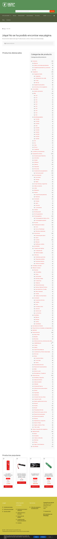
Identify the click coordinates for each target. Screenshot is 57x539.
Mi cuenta (37, 15)
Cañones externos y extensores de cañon (43, 341)
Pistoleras (37, 196)
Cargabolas (37, 76)
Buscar (52, 11)
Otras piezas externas (38, 364)
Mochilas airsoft (37, 211)
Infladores (37, 282)
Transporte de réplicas (39, 248)
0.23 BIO (37, 121)
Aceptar (36, 536)
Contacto (8, 19)
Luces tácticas (38, 207)
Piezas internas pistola (39, 416)
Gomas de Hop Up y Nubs (39, 397)
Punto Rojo (38, 360)
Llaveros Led (38, 310)
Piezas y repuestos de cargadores (40, 429)
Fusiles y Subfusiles (38, 437)
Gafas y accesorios (38, 186)
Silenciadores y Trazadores (40, 373)
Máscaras (37, 242)
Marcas (14, 15)
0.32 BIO (37, 130)
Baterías (36, 63)
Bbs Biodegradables (38, 117)
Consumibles (35, 89)
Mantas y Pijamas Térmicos (41, 287)
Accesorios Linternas (39, 300)
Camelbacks (38, 323)
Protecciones (37, 233)
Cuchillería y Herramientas (38, 151)
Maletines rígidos (39, 252)
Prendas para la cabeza (39, 224)
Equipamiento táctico (37, 153)
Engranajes (36, 392)
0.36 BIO (37, 132)
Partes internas (36, 375)
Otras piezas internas (38, 409)
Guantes (37, 239)
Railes (35, 369)
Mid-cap (37, 82)
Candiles (37, 302)
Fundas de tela (38, 250)
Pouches (36, 222)
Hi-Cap (36, 80)
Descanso (36, 270)
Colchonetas (38, 276)
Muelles (36, 405)
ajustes (5, 537)
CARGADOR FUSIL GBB (40, 78)
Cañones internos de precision (40, 388)
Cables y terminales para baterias (41, 65)
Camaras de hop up (38, 386)
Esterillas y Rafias (39, 278)
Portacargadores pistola (40, 220)
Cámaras (37, 179)
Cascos (36, 237)
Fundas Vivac (38, 280)
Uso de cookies (7, 511)
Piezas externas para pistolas (40, 366)
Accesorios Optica (39, 358)
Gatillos (35, 347)
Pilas (35, 69)
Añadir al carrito (8, 486)
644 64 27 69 (48, 511)
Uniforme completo (39, 263)
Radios (36, 181)
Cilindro (35, 390)
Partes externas (36, 332)
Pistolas (35, 442)
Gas (35, 142)
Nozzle (35, 407)
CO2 (35, 140)
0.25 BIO (37, 123)
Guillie (35, 188)
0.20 (36, 95)
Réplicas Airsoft (36, 431)
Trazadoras (36, 149)
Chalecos (36, 164)
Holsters (36, 192)
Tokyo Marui (35, 480)
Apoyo (35, 433)
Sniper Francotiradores (39, 444)
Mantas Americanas (39, 285)
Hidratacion (36, 190)
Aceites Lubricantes (38, 91)
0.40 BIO (37, 134)
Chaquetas (36, 166)
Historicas (36, 440)
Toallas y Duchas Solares (40, 295)
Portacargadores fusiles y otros (42, 218)
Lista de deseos (29, 15)
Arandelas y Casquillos (39, 377)
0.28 (36, 102)
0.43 (36, 112)
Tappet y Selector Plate (39, 425)
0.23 (36, 97)
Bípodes (36, 336)
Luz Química (38, 313)
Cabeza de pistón (38, 381)
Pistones (36, 418)
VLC (21, 478)
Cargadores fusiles (38, 74)
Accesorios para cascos (40, 235)
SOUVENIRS (36, 246)
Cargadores (35, 71)
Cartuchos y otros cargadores (40, 87)
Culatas (35, 345)
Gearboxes (36, 394)
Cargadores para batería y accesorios (42, 67)
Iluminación (36, 198)
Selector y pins (37, 371)
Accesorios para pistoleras (41, 194)
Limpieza (36, 209)
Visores (36, 362)
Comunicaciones (37, 175)
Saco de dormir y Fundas (40, 289)
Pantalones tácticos (39, 261)
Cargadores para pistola (39, 84)
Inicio (5, 28)
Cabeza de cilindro (38, 379)
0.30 (36, 104)
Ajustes (50, 536)
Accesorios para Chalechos (40, 155)
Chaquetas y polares (39, 259)
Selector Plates (37, 422)
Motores (36, 403)
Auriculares (38, 177)
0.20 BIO (37, 119)
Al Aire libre (36, 158)
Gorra (36, 226)
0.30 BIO (37, 127)
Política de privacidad (8, 509)
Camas (36, 274)
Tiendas (37, 293)
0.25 (36, 99)
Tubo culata (36, 427)
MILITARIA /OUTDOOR (38, 326)
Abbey (8, 480)
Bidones (37, 317)
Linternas (37, 205)
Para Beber (36, 315)
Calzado (36, 160)
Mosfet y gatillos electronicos (40, 401)
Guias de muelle (37, 399)
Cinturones (36, 168)
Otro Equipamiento (38, 214)
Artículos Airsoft (5, 15)
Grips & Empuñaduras (39, 349)
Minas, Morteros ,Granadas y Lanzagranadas (42, 328)
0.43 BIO (37, 136)
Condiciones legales (8, 507)
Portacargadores (37, 216)
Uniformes (36, 254)
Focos (36, 304)
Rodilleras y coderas (39, 244)
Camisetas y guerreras (40, 257)
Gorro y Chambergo (39, 229)
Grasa (35, 145)
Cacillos (37, 321)
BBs (35, 93)
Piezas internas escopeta (39, 414)
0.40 (36, 110)
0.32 (36, 106)
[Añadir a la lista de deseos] (4, 458)
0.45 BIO (37, 138)
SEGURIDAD (35, 446)
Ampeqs (37, 201)
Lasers (36, 203)
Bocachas (36, 338)
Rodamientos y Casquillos (39, 420)
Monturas (36, 353)
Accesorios (35, 61)
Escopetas (36, 435)
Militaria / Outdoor (37, 267)
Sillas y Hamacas (39, 291)
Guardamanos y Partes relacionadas (42, 351)
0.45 (36, 114)
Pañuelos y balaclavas (40, 231)
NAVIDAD (35, 330)
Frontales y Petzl (39, 306)
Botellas (37, 319)
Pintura (35, 147)
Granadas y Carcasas (37, 265)
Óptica (35, 356)
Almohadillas (38, 272)
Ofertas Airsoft (21, 15)
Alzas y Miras (36, 334)
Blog (3, 19)
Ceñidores (36, 162)
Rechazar (43, 536)
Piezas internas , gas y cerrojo (40, 412)
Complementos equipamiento (40, 170)
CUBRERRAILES (37, 343)
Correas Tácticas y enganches (40, 183)
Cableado (36, 384)
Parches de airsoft (39, 173)
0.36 (36, 108)
